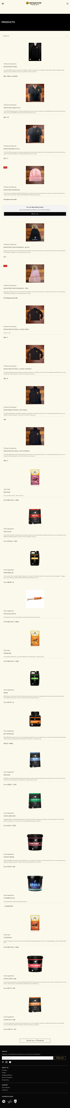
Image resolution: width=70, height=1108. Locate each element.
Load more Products (35, 1040)
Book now (35, 214)
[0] (67, 3)
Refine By (6, 36)
